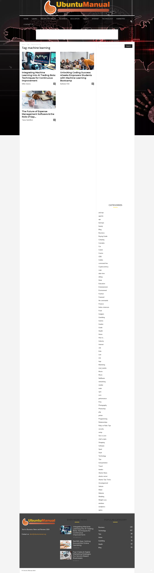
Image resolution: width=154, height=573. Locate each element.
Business (63, 19)
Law (100, 354)
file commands (103, 300)
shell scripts (102, 439)
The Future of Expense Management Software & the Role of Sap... (38, 114)
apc (100, 219)
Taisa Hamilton (27, 120)
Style (100, 452)
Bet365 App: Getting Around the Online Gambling (82, 543)
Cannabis (102, 243)
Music (100, 375)
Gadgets (101, 314)
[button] (131, 21)
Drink (100, 280)
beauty (101, 226)
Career (101, 250)
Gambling (102, 317)
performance (103, 398)
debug (100, 277)
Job (100, 348)
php (100, 412)
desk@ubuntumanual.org (38, 534)
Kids (100, 351)
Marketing (120, 19)
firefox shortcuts (104, 307)
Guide (100, 327)
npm (100, 392)
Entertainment (103, 287)
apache (101, 216)
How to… (102, 338)
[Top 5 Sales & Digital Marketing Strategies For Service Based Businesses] (65, 555)
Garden (101, 324)
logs (100, 361)
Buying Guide (103, 236)
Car (100, 246)
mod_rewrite (102, 368)
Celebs (101, 260)
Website (101, 493)
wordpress (102, 507)
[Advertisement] (77, 34)
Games (34, 19)
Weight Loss (103, 500)
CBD (100, 256)
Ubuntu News (103, 473)
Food (100, 311)
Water (100, 490)
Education (74, 19)
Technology (107, 19)
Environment (103, 290)
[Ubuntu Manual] (77, 7)
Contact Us (28, 24)
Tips (100, 459)
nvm (100, 395)
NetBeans (102, 378)
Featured (101, 297)
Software (101, 446)
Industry (101, 341)
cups (100, 270)
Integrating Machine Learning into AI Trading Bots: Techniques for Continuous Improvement (39, 76)
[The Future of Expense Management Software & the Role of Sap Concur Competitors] (39, 100)
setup (100, 432)
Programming (103, 419)
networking (102, 381)
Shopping (102, 442)
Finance (101, 304)
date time (102, 273)
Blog (100, 229)
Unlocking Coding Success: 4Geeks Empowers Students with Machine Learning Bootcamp (76, 76)
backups (101, 223)
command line (103, 263)
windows (101, 503)
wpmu (100, 510)
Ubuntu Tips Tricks (48, 19)
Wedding (101, 496)
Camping (101, 240)
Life (100, 358)
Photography (103, 405)
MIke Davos (26, 84)
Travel (101, 466)
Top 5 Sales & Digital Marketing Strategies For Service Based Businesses (82, 555)
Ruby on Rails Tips (105, 425)
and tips (101, 212)
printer (101, 415)
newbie (101, 385)
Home (26, 19)
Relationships (103, 422)
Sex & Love (102, 436)
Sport (100, 449)
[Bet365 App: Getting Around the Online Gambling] (65, 544)
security (101, 429)
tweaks (101, 469)
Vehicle (101, 486)
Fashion (101, 294)
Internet (95, 19)
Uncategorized (103, 483)
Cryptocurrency (103, 267)
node (100, 388)
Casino (101, 253)
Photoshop (102, 409)
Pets (100, 402)
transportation (103, 463)
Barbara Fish (64, 84)
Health (85, 19)
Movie (100, 371)
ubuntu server (103, 476)
